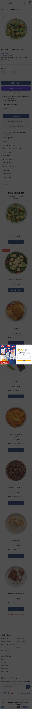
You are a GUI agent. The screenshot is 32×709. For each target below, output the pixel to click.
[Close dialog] (31, 345)
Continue (24, 360)
